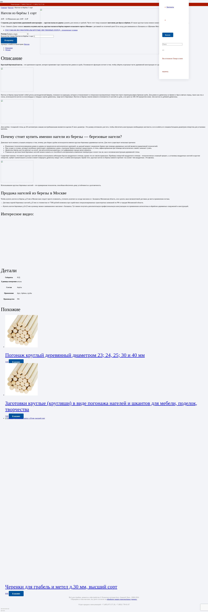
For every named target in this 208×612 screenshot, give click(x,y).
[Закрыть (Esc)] (8, 608)
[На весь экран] (4, 608)
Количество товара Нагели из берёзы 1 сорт (17, 36)
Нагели (26, 44)
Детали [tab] (8, 50)
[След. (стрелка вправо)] (4, 610)
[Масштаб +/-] (2, 608)
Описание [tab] (9, 48)
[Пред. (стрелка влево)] (2, 610)
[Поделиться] (6, 608)
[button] (16, 362)
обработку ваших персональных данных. (122, 599)
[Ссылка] (99, 53)
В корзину (9, 40)
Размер (3, 34)
